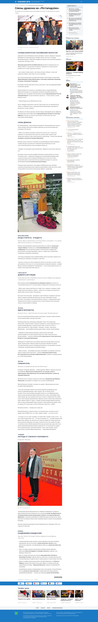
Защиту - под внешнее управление (80, 599)
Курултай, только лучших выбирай (74, 51)
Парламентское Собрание (72, 38)
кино (32, 579)
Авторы (48, 607)
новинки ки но (27, 579)
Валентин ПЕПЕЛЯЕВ (39, 5)
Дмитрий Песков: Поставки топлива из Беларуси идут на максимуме (75, 14)
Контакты (43, 607)
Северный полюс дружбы (24, 599)
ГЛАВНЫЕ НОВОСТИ (71, 5)
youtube (37, 583)
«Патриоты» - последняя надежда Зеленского (67, 599)
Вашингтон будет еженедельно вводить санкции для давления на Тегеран (74, 179)
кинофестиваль (20, 579)
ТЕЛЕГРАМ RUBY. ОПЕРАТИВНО (72, 117)
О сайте (37, 607)
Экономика (77, 602)
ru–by (52, 583)
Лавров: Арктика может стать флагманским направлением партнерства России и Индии (73, 173)
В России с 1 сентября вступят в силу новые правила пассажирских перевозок (75, 10)
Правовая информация (57, 607)
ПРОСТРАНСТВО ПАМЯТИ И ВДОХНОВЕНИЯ (73, 160)
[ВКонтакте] (55, 577)
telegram (44, 583)
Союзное (48, 602)
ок (29, 583)
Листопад (36, 579)
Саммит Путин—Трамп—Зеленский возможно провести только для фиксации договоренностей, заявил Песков (75, 141)
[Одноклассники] (56, 577)
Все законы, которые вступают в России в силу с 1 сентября (74, 29)
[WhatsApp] (61, 577)
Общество (34, 602)
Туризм (19, 602)
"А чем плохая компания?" (73, 129)
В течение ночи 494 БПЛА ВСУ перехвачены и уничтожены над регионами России (75, 19)
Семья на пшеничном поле (38, 599)
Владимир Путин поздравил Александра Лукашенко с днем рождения (75, 24)
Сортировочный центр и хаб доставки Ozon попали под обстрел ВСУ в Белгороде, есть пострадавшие (75, 148)
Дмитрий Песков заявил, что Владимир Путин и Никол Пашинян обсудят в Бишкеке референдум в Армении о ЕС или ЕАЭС (75, 166)
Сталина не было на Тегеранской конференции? (76, 107)
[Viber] (59, 577)
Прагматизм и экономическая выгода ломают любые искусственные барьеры (75, 85)
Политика (68, 59)
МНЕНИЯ (68, 80)
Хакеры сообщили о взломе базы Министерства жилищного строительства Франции (74, 155)
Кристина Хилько (32, 5)
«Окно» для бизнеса (51, 599)
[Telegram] (58, 577)
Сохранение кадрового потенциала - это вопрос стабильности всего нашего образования (76, 97)
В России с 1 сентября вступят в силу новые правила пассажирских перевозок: (75, 134)
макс (60, 583)
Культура (16, 5)
